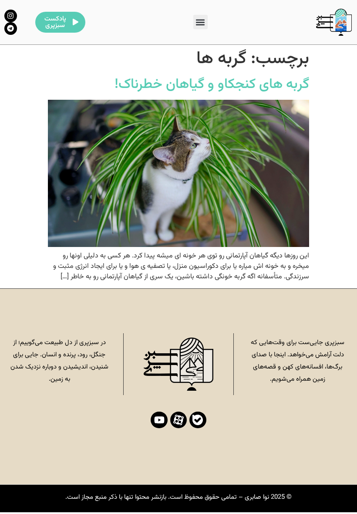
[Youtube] (159, 420)
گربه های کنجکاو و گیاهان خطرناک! (212, 84)
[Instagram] (10, 16)
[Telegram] (10, 28)
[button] (200, 22)
